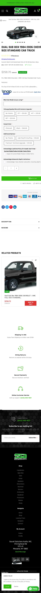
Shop (20, 515)
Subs (20, 476)
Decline (16, 586)
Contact (20, 524)
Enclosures (20, 492)
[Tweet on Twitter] (7, 207)
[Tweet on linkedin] (15, 207)
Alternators (20, 484)
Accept (7, 586)
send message (20, 552)
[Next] (39, 42)
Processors (20, 498)
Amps (20, 478)
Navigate (20, 521)
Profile (21, 536)
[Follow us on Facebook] (14, 559)
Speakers (20, 481)
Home (4, 20)
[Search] (7, 11)
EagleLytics (4, 573)
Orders (21, 533)
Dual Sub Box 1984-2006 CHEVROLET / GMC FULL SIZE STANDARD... (20, 297)
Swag (20, 503)
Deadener (21, 495)
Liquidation (20, 470)
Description (6, 222)
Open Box (20, 473)
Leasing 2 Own (20, 518)
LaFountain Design (22, 571)
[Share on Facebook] (3, 207)
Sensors (20, 489)
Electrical (20, 487)
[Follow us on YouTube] (27, 559)
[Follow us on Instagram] (23, 559)
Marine (20, 500)
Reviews (4, 228)
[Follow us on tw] (18, 559)
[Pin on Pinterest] (11, 207)
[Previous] (2, 42)
